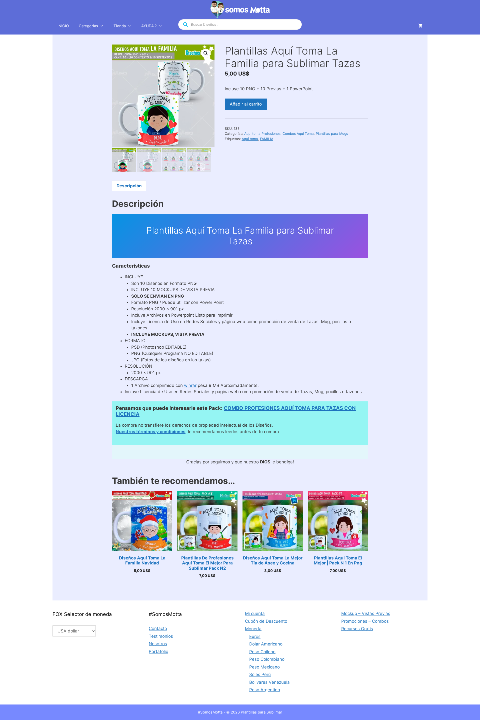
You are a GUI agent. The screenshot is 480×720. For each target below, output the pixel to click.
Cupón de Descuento (266, 621)
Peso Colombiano (266, 659)
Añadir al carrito (246, 104)
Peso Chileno (262, 651)
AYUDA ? (149, 26)
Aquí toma (250, 139)
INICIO (63, 26)
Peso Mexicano (264, 666)
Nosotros (158, 643)
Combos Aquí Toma (298, 134)
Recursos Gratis (357, 628)
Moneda (253, 628)
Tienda (120, 26)
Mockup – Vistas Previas (365, 613)
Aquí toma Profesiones (262, 134)
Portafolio (158, 651)
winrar (190, 385)
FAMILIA (266, 139)
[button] (205, 53)
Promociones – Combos (365, 621)
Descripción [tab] (129, 185)
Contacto (158, 628)
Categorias (88, 26)
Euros (254, 636)
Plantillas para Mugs (332, 134)
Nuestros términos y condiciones (151, 431)
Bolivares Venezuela (269, 682)
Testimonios (161, 636)
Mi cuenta (255, 613)
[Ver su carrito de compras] (420, 26)
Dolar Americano (265, 643)
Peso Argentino (264, 689)
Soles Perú (260, 674)
